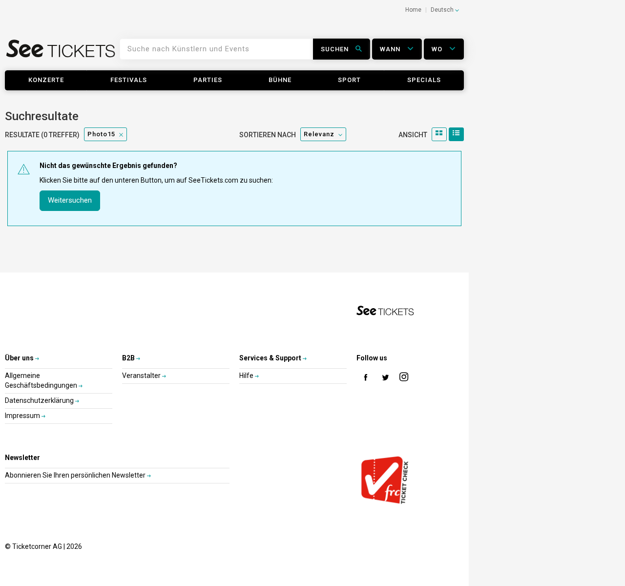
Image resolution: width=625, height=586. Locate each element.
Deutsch (443, 9)
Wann (391, 49)
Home (413, 9)
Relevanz (319, 134)
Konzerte (46, 80)
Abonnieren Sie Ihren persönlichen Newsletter (76, 475)
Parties (207, 80)
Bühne (280, 80)
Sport (349, 80)
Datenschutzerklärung (40, 400)
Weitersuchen (70, 200)
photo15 (101, 134)
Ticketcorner (61, 52)
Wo (438, 49)
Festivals (128, 80)
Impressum (23, 415)
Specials (424, 80)
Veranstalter (142, 375)
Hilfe (247, 375)
